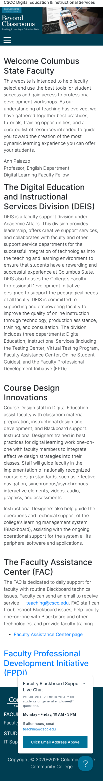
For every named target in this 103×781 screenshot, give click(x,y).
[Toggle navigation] (7, 40)
